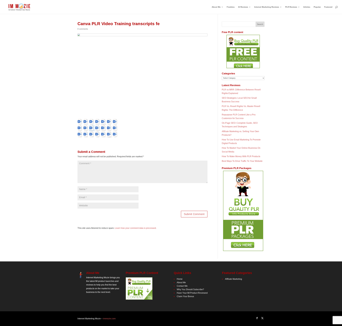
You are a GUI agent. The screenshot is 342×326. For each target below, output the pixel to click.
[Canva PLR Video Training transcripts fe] (97, 136)
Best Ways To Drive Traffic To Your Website (242, 161)
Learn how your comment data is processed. (135, 228)
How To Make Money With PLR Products (241, 156)
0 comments (82, 29)
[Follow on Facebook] (257, 318)
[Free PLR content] (243, 51)
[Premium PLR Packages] (243, 211)
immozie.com (109, 318)
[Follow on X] (262, 318)
